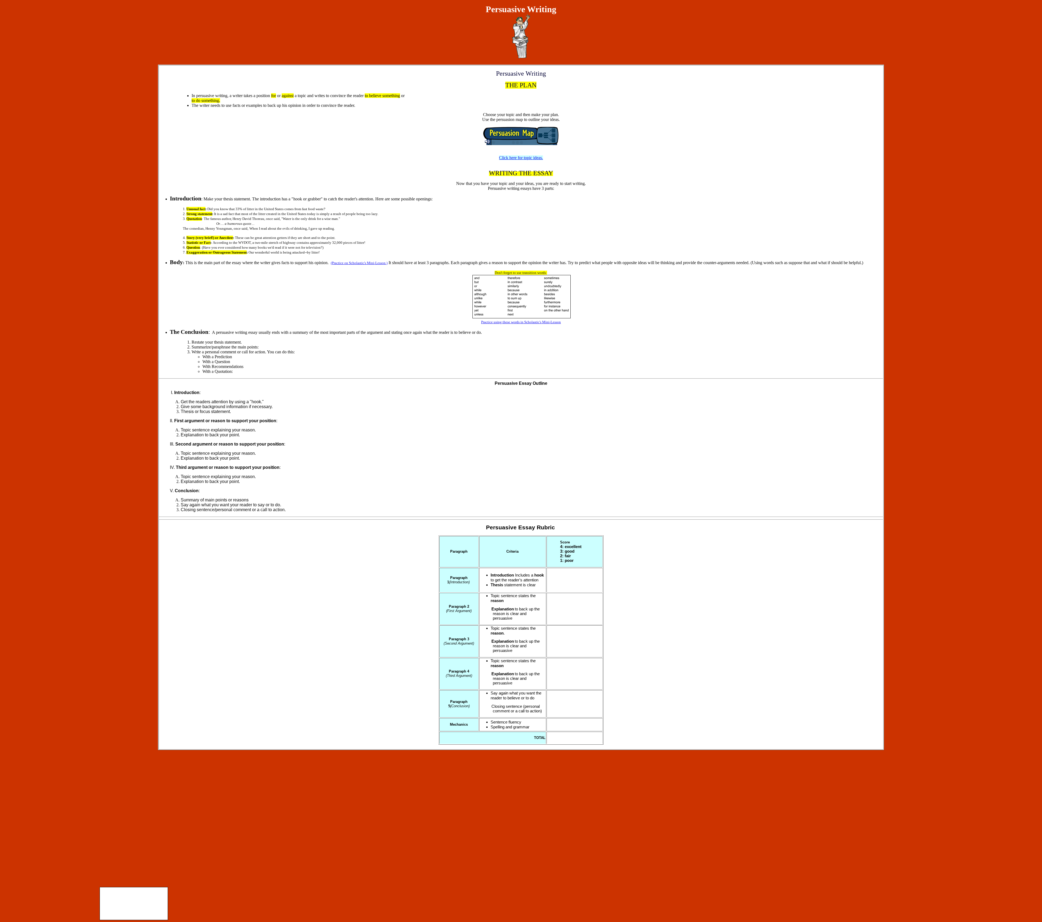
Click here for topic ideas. (521, 157)
